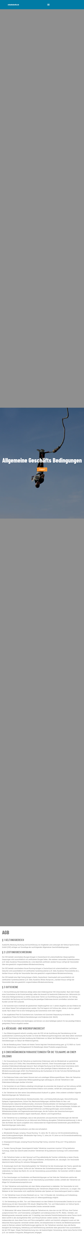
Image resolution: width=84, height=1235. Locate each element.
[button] (48, 4)
